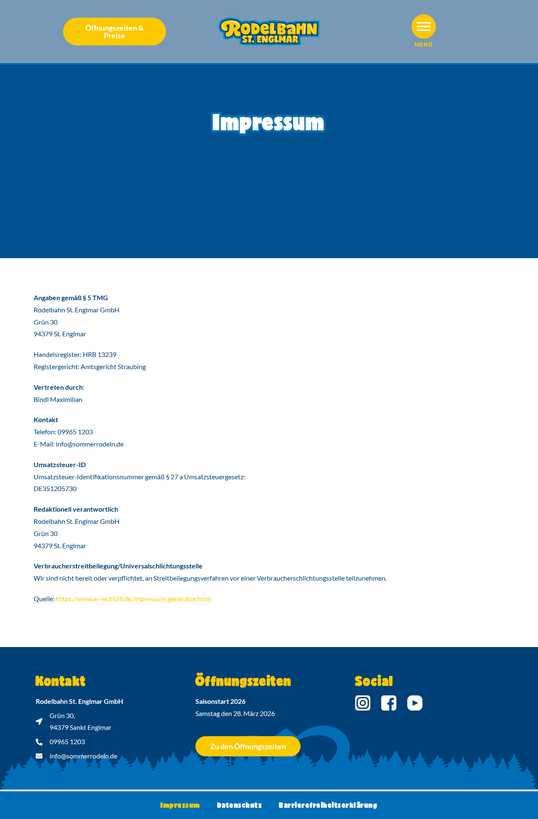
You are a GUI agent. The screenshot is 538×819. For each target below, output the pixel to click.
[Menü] (423, 26)
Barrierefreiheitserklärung (328, 805)
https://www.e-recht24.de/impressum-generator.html (133, 598)
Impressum (180, 805)
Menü (423, 44)
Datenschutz (240, 805)
